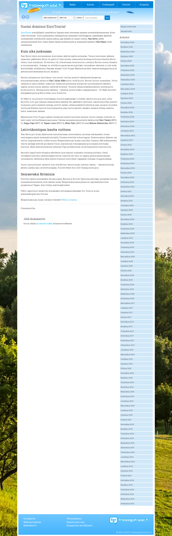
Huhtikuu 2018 (127, 289)
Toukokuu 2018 (127, 284)
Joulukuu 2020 (127, 205)
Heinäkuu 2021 (127, 196)
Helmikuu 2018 (127, 298)
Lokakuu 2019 (127, 238)
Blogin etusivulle (128, 26)
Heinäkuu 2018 (127, 275)
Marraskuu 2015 (128, 405)
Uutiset (126, 4)
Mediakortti (30, 525)
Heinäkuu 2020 (127, 219)
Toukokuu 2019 (127, 247)
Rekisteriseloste (32, 522)
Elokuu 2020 (126, 214)
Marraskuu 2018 (128, 256)
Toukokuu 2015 (127, 433)
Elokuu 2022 (126, 172)
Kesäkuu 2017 (127, 326)
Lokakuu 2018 (127, 261)
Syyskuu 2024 (127, 98)
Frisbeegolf (108, 4)
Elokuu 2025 (126, 61)
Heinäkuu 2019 (127, 242)
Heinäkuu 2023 (127, 149)
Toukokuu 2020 (127, 228)
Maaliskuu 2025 (128, 75)
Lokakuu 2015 (127, 410)
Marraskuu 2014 (128, 461)
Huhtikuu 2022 (127, 182)
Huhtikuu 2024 (127, 121)
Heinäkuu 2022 (127, 177)
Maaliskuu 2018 (127, 294)
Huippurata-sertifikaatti (80, 525)
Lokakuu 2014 (127, 466)
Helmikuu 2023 (127, 163)
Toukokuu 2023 (127, 159)
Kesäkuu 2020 (127, 224)
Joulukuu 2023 (127, 131)
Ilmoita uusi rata (75, 522)
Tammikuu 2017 (128, 345)
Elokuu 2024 (126, 103)
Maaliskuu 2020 (128, 233)
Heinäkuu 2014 (127, 480)
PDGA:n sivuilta (69, 200)
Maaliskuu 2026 (128, 51)
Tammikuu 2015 (128, 452)
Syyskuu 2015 (127, 415)
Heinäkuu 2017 (127, 322)
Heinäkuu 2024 (127, 107)
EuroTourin (26, 32)
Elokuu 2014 (126, 475)
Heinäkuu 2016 (127, 373)
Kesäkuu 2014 (127, 485)
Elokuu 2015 (126, 419)
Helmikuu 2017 (127, 340)
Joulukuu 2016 (127, 350)
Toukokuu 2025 (127, 70)
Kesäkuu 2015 (127, 429)
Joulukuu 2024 (127, 84)
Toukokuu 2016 (127, 382)
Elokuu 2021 (126, 191)
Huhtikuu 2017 (127, 336)
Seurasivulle (126, 31)
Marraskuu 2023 (128, 135)
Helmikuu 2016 (127, 396)
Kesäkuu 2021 (127, 200)
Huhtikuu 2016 (127, 387)
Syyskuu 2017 (127, 312)
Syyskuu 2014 (127, 471)
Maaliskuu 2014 (127, 499)
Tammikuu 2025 (128, 79)
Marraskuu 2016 (128, 354)
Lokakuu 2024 (127, 93)
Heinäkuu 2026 (127, 42)
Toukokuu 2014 (127, 489)
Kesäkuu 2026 (127, 47)
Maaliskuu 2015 (127, 443)
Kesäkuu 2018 (127, 280)
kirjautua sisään (45, 223)
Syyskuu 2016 (127, 364)
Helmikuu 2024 (127, 126)
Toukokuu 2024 (127, 117)
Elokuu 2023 (126, 145)
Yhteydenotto (74, 518)
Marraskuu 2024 (128, 89)
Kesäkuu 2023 (127, 154)
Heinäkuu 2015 (127, 424)
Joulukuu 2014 (127, 457)
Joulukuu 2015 (127, 401)
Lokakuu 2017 (127, 308)
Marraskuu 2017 (128, 303)
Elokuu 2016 (126, 368)
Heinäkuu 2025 (127, 65)
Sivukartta (29, 518)
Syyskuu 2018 (127, 266)
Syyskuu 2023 (127, 140)
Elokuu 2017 (126, 317)
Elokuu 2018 (126, 270)
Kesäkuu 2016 (127, 378)
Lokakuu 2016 (127, 359)
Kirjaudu (144, 4)
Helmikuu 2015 (127, 447)
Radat (72, 4)
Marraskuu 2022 (128, 168)
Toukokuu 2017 (127, 331)
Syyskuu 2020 (127, 210)
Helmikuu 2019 (127, 252)
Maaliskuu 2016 (127, 391)
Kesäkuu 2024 (127, 112)
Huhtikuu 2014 (127, 494)
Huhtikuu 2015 (127, 438)
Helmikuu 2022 (127, 186)
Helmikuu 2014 (127, 503)
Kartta (90, 4)
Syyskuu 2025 (127, 56)
